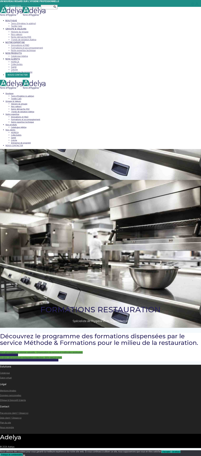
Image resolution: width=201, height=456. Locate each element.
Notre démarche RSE (21, 37)
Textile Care (16, 26)
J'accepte (166, 452)
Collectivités (17, 64)
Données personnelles (10, 395)
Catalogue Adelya (19, 56)
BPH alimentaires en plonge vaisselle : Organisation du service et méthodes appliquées (41, 352)
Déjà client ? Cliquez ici (10, 418)
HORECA (15, 61)
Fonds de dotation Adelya (23, 39)
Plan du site (5, 422)
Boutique (11, 21)
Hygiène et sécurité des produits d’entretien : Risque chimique (29, 360)
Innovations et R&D (20, 45)
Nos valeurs (16, 34)
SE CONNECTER (13, 6)
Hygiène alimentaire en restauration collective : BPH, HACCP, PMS (31, 357)
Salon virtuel (6, 377)
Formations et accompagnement (27, 48)
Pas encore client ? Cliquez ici (14, 413)
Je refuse (176, 452)
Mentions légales (8, 390)
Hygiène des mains (9, 355)
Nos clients (12, 59)
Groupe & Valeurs (15, 29)
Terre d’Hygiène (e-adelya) (23, 23)
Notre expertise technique (23, 50)
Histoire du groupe (19, 32)
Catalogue (5, 373)
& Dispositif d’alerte (13, 400)
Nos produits (13, 53)
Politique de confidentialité (11, 455)
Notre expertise (15, 42)
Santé (14, 67)
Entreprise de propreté (21, 72)
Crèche (14, 69)
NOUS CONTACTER (18, 75)
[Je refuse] (24, 455)
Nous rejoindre (7, 427)
